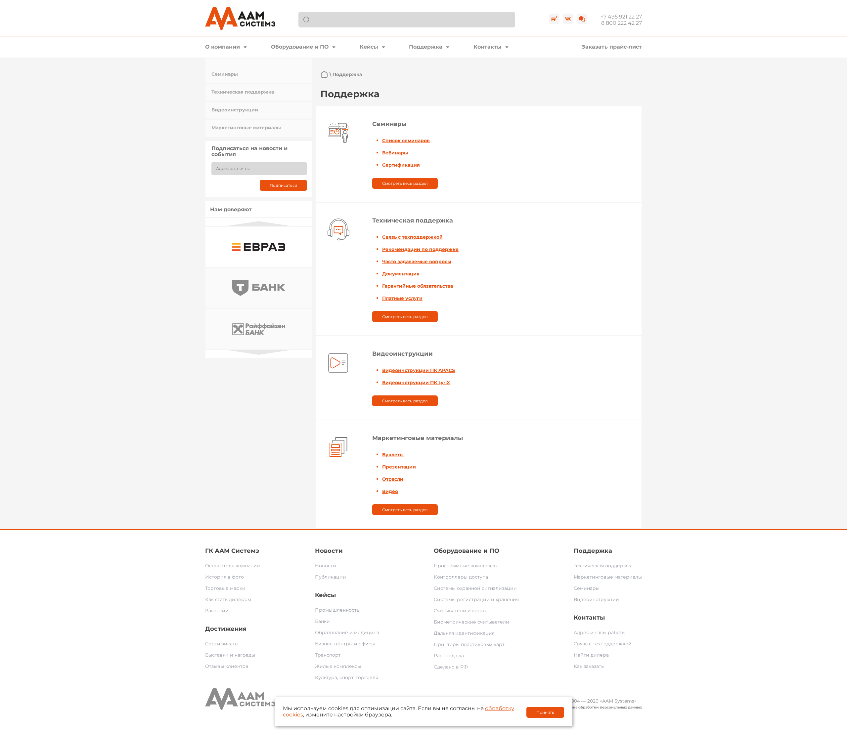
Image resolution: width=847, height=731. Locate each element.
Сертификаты (222, 644)
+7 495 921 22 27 (621, 17)
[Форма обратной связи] (582, 19)
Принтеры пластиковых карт (469, 644)
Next (259, 352)
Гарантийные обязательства (417, 286)
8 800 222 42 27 (621, 23)
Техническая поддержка (242, 92)
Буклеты (393, 455)
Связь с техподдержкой (412, 237)
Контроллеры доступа (461, 577)
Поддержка (425, 47)
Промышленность (337, 610)
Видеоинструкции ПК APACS (418, 370)
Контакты (487, 47)
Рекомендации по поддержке (420, 249)
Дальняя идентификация (464, 633)
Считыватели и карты (460, 611)
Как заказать (589, 666)
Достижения (225, 628)
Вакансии (217, 611)
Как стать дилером (228, 599)
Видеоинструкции (234, 110)
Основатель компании (232, 566)
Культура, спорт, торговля (346, 677)
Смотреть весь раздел (405, 183)
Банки (322, 621)
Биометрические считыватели (471, 622)
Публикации (330, 577)
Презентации (399, 467)
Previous (259, 223)
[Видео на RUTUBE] (554, 19)
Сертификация (401, 165)
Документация (401, 274)
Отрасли (392, 479)
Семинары (224, 74)
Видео (390, 491)
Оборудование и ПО (300, 47)
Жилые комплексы (338, 666)
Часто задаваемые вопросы (416, 261)
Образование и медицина (347, 632)
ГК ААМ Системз (232, 550)
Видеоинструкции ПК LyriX (416, 383)
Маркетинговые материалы (246, 128)
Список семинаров (406, 140)
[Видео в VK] (568, 19)
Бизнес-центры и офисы (345, 644)
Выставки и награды (230, 655)
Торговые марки (225, 588)
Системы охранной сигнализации (475, 588)
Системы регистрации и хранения (476, 599)
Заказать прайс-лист (612, 47)
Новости (329, 550)
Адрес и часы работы (600, 632)
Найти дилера (591, 655)
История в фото (224, 577)
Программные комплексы (466, 566)
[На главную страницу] (324, 74)
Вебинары (395, 153)
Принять (545, 712)
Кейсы (369, 47)
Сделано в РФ (451, 667)
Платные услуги (402, 298)
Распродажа (449, 656)
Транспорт (328, 655)
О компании (222, 47)
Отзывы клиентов (226, 666)
